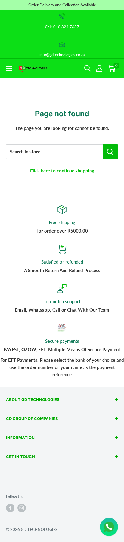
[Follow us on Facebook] (10, 508)
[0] (111, 68)
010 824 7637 (66, 26)
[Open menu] (9, 68)
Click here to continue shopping (62, 170)
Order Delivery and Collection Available (62, 4)
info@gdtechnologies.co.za (62, 54)
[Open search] (87, 68)
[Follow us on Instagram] (21, 508)
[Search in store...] (110, 151)
